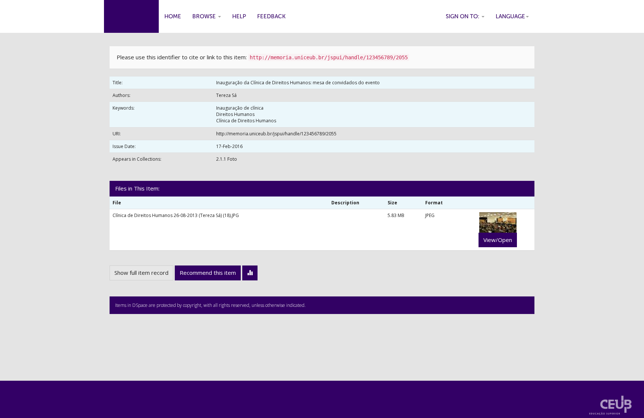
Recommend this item (208, 272)
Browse (204, 16)
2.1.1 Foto (226, 159)
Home (172, 16)
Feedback (271, 16)
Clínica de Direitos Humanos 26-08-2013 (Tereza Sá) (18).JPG (176, 215)
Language (510, 16)
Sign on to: (463, 16)
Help (239, 16)
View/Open (497, 239)
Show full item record (141, 272)
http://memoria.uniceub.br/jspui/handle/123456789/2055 (276, 134)
